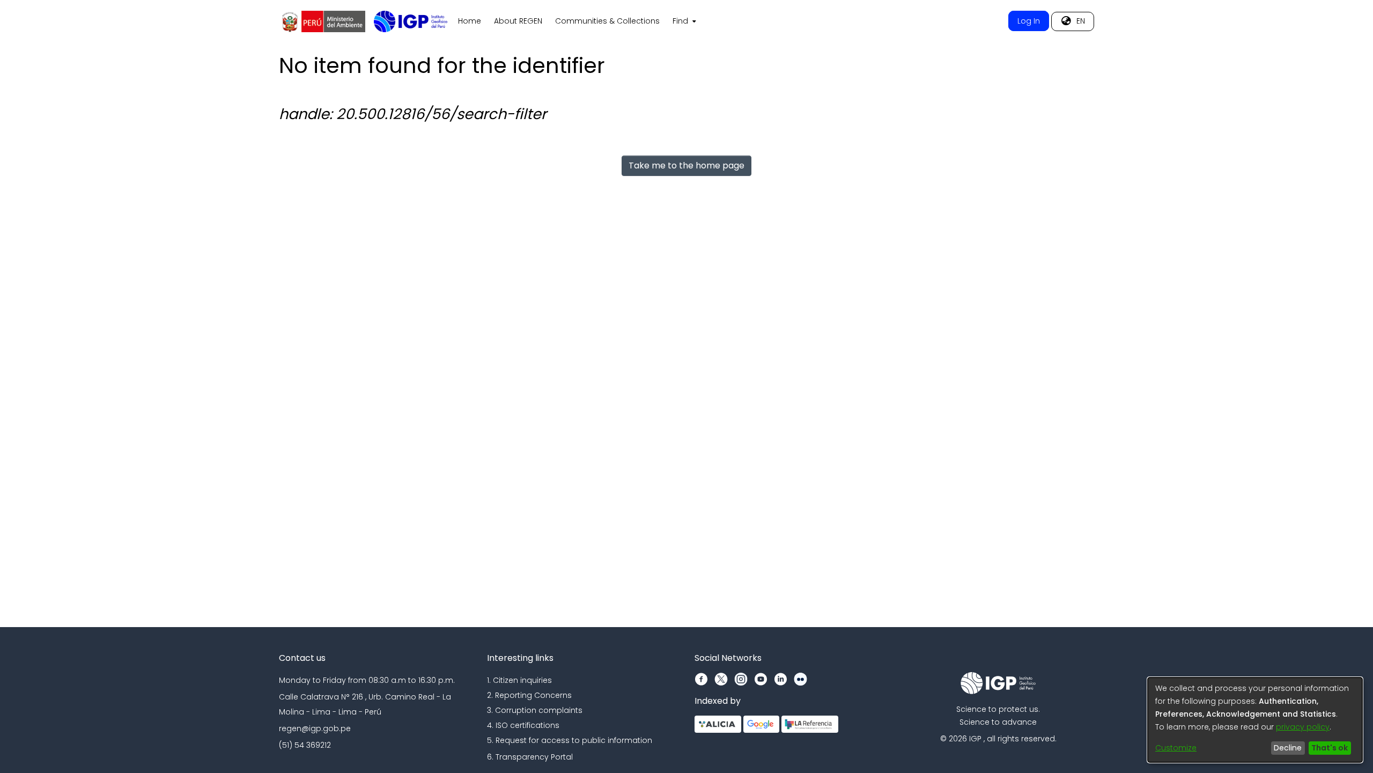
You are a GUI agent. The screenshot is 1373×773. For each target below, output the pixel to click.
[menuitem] (683, 21)
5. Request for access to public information (569, 740)
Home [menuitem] (469, 21)
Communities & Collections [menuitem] (607, 21)
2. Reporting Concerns (529, 695)
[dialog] (1255, 720)
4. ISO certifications (523, 725)
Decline (1288, 747)
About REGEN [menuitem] (518, 21)
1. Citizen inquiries (519, 680)
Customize (1176, 747)
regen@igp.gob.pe (315, 728)
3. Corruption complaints (534, 710)
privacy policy (1303, 727)
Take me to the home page (686, 165)
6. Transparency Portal (530, 757)
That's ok (1329, 747)
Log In (1028, 21)
